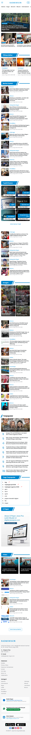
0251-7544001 (4, 651)
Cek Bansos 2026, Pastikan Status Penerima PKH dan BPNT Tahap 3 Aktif (19, 591)
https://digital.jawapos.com (12, 718)
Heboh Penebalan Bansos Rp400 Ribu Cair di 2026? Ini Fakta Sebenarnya (17, 456)
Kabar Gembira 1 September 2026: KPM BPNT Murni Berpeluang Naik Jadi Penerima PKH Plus (19, 388)
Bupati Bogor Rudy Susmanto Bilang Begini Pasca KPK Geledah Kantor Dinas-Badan (19, 601)
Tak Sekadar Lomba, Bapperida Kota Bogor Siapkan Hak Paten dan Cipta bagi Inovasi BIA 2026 (19, 583)
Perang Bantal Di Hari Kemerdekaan (22, 303)
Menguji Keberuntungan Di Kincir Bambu (22, 315)
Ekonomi (12, 616)
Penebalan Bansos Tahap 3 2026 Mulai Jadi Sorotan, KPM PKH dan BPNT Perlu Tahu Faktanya (16, 448)
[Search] (28, 2)
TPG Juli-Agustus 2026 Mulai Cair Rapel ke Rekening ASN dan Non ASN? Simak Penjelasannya (17, 462)
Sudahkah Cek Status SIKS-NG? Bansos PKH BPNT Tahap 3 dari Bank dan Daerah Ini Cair (19, 379)
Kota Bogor (13, 366)
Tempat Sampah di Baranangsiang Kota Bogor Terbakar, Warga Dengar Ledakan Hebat (24, 72)
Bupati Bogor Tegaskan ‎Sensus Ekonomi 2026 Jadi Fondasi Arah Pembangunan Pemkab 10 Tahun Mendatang (18, 263)
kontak (3, 669)
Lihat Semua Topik (15, 224)
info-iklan (3, 671)
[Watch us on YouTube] (18, 728)
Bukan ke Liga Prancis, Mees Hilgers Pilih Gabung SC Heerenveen (19, 135)
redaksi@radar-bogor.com (7, 656)
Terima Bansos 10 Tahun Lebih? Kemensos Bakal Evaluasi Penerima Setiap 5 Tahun (19, 406)
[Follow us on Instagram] (15, 728)
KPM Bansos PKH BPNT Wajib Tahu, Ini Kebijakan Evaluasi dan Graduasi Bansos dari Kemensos (19, 333)
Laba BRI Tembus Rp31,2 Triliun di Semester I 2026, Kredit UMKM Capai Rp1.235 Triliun (19, 619)
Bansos (12, 87)
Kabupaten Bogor (14, 105)
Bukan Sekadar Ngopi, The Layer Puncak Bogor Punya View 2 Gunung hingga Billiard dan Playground (19, 361)
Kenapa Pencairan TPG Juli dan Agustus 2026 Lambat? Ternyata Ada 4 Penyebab (15, 429)
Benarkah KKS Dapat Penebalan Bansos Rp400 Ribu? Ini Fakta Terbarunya (18, 352)
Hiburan (26, 683)
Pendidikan (12, 123)
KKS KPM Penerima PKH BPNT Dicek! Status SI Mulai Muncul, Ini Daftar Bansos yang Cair (8, 46)
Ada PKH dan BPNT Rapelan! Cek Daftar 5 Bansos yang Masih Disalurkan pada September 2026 (19, 117)
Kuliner (11, 357)
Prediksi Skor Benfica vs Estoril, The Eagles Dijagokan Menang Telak (19, 234)
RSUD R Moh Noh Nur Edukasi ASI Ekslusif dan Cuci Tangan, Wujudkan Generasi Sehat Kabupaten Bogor (19, 154)
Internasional (4, 683)
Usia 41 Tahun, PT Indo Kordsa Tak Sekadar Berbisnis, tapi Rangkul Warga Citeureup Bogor (17, 467)
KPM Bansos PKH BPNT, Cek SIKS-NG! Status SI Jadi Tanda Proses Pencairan (19, 99)
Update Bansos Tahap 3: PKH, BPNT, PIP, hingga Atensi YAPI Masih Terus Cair (19, 244)
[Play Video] (9, 562)
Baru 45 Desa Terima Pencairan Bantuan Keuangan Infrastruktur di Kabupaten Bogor (19, 108)
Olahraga (12, 132)
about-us (3, 673)
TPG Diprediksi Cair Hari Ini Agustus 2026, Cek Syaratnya (8, 71)
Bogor (2, 685)
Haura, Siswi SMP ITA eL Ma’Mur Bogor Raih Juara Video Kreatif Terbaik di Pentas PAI (17, 452)
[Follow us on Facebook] (10, 728)
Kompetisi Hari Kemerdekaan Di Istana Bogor (21, 293)
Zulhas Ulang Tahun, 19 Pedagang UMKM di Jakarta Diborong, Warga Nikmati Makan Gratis (19, 163)
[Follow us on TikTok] (21, 728)
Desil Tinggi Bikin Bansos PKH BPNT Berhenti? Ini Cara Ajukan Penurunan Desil (19, 145)
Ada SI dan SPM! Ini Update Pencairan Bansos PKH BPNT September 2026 (19, 89)
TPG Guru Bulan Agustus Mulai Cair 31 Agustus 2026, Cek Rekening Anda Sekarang (19, 343)
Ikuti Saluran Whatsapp (13, 709)
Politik (2, 687)
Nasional (12, 159)
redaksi (3, 663)
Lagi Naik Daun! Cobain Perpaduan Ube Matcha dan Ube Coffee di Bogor (19, 396)
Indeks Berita (4, 675)
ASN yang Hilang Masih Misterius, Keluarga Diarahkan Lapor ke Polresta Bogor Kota (14, 27)
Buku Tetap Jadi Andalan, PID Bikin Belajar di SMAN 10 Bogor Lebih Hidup (17, 438)
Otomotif (3, 693)
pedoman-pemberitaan (7, 667)
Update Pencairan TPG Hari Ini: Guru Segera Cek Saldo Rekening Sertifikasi (20, 171)
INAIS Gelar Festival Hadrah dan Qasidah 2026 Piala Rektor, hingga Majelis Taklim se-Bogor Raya (19, 254)
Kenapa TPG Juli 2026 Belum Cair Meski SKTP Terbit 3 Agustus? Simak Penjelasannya (16, 434)
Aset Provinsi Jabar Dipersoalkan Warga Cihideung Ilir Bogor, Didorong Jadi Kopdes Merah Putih (16, 471)
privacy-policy (4, 665)
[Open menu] (2, 2)
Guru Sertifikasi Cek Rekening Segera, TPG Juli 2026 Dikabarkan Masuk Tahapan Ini (19, 127)
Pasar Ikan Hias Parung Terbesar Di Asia (7, 303)
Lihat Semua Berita (15, 629)
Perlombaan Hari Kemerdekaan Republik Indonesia (7, 315)
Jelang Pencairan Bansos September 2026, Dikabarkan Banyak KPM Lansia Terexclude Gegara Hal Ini (19, 272)
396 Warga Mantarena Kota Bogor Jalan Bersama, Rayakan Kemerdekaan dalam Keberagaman (16, 444)
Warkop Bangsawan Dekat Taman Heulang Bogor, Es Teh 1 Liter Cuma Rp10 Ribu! (19, 610)
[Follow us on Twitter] (13, 728)
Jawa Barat (27, 685)
